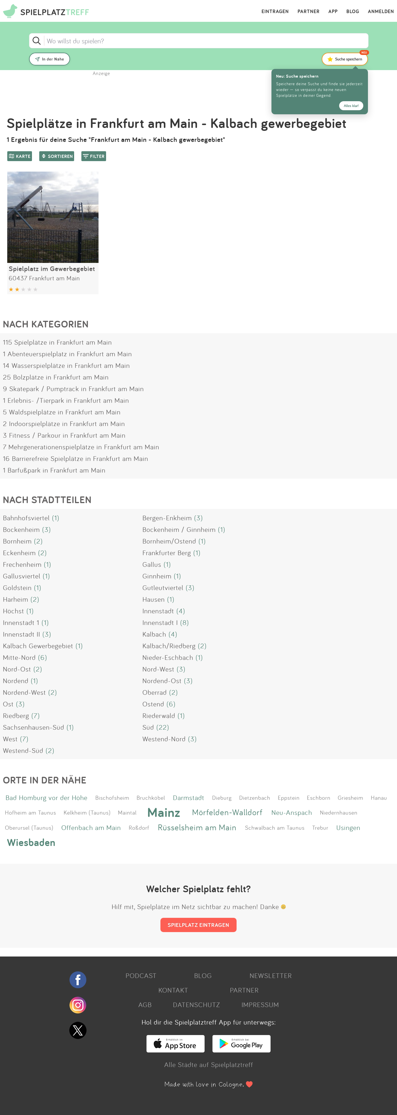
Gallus (151, 564)
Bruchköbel (151, 797)
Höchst (13, 610)
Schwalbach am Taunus (275, 827)
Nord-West (158, 669)
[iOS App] (176, 1049)
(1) (55, 517)
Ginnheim (156, 575)
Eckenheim (19, 552)
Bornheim (17, 541)
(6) (42, 657)
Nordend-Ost (162, 680)
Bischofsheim (112, 797)
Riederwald (158, 715)
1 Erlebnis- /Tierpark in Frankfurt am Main (66, 400)
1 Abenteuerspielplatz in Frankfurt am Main (67, 353)
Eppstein (289, 797)
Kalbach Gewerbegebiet (38, 645)
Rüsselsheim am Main (197, 827)
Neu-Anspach (291, 812)
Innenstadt (158, 610)
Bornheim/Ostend (169, 541)
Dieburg (222, 797)
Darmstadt (188, 797)
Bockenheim (21, 529)
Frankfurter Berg (166, 552)
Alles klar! (351, 105)
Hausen (153, 599)
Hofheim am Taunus (30, 812)
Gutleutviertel (162, 587)
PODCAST (141, 975)
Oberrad (154, 692)
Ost (8, 703)
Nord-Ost (17, 669)
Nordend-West (24, 692)
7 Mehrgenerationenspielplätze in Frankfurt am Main (81, 446)
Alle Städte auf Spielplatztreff (208, 1064)
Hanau (379, 797)
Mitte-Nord (19, 657)
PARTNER (309, 11)
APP (333, 11)
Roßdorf (139, 827)
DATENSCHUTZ (196, 1004)
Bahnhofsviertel (26, 517)
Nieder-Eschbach (167, 657)
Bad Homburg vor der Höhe (46, 797)
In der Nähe (53, 59)
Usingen (348, 827)
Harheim (15, 599)
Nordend (15, 680)
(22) (162, 727)
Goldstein (17, 587)
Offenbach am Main (91, 827)
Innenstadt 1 (21, 622)
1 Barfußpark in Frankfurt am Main (54, 470)
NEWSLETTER (271, 975)
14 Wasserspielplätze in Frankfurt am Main (66, 365)
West (10, 738)
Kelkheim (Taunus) (87, 812)
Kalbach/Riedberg (169, 645)
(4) (180, 610)
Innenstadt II (21, 634)
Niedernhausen (338, 812)
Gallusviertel (21, 575)
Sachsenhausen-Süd (33, 727)
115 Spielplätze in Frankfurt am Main (57, 342)
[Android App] (241, 1049)
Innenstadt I (160, 622)
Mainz (163, 812)
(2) (38, 541)
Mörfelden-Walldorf (227, 812)
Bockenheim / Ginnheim (179, 529)
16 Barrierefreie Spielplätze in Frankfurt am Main (75, 458)
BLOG (352, 11)
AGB (145, 1004)
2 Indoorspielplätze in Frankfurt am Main (64, 423)
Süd (148, 727)
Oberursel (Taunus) (29, 827)
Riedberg (16, 715)
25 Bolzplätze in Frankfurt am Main (56, 377)
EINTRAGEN (275, 11)
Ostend (153, 703)
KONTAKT (173, 990)
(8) (184, 622)
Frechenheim (22, 564)
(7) (35, 715)
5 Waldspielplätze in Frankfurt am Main (62, 411)
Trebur (320, 827)
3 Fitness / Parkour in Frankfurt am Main (64, 435)
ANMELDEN (381, 11)
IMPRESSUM (260, 1004)
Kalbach (154, 634)
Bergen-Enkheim (167, 517)
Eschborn (318, 797)
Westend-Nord (164, 738)
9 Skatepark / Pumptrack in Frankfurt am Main (73, 388)
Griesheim (350, 797)
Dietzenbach (254, 797)
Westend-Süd (23, 750)
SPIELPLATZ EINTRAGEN (198, 925)
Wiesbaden (31, 842)
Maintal (127, 812)
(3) (198, 517)
